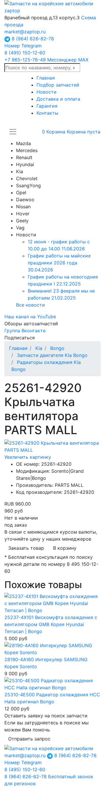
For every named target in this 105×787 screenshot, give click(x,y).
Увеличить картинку (27, 457)
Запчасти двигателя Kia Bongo (52, 355)
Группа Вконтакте (25, 331)
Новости (46, 92)
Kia (38, 348)
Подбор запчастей (57, 85)
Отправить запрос (29, 739)
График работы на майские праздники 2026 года (59, 263)
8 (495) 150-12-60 (24, 53)
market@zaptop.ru (25, 32)
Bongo (57, 348)
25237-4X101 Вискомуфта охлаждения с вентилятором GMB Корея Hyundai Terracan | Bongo (50, 624)
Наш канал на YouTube (30, 316)
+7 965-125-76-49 (46, 60)
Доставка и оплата (58, 99)
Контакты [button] (47, 113)
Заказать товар (26, 548)
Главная (45, 78)
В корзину (64, 548)
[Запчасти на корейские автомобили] (52, 6)
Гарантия (46, 106)
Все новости (30, 305)
